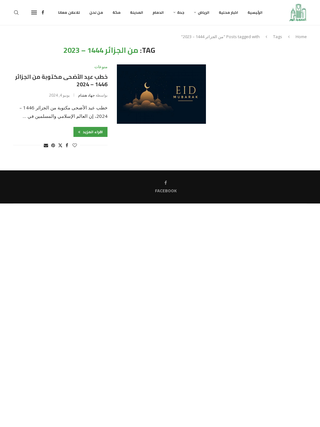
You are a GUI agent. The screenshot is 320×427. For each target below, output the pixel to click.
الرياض (203, 12)
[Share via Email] (46, 145)
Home (301, 36)
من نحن (96, 12)
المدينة (136, 12)
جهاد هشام (86, 95)
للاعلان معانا (69, 12)
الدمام (158, 12)
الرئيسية (255, 12)
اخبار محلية (228, 12)
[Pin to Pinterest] (53, 145)
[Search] (16, 12)
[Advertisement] (264, 85)
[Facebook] (43, 12)
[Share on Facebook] (67, 145)
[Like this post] (74, 145)
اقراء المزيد (92, 131)
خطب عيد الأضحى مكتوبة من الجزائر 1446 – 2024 (61, 80)
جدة (180, 12)
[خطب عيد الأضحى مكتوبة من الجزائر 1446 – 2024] (161, 94)
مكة (116, 12)
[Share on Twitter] (60, 145)
